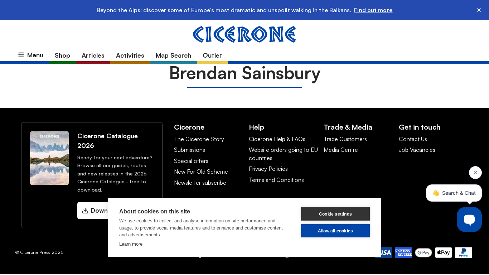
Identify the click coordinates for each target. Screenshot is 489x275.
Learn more (130, 244)
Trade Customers (345, 139)
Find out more (373, 10)
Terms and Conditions (276, 179)
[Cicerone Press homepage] (244, 33)
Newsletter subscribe (200, 182)
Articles (93, 55)
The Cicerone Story (199, 139)
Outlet (212, 55)
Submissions (189, 149)
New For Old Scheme (201, 171)
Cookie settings (335, 214)
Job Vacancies (417, 149)
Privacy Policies (268, 168)
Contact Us (413, 139)
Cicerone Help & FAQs (277, 139)
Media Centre (341, 149)
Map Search (173, 55)
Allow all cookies (335, 230)
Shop (62, 55)
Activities (130, 55)
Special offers (191, 160)
